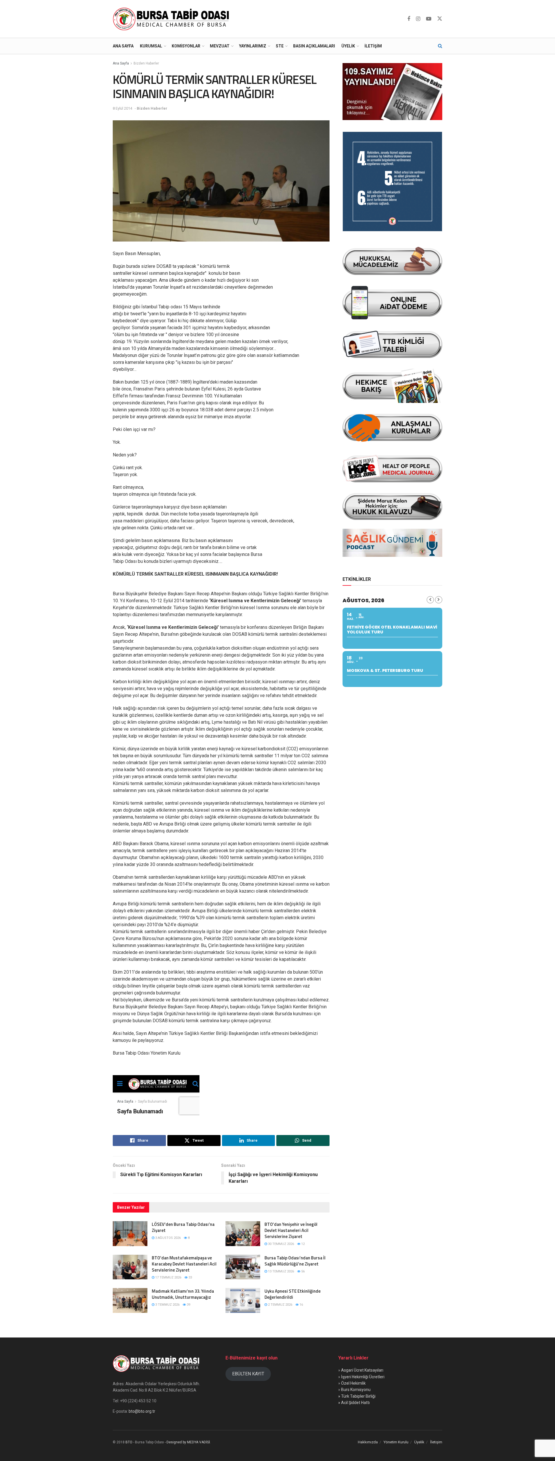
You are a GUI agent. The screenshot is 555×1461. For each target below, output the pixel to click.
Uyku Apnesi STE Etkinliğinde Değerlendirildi (292, 1294)
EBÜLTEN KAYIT (248, 1374)
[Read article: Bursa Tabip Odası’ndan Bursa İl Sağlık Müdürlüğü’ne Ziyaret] (242, 1267)
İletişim (373, 46)
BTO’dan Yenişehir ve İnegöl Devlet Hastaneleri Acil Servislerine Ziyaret (290, 1230)
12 (302, 1244)
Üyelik (348, 46)
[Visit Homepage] (172, 18)
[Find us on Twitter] (439, 18)
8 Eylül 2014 (122, 108)
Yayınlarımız (252, 46)
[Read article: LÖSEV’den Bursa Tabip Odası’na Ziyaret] (130, 1233)
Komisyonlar (186, 46)
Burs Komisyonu (356, 1389)
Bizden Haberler (146, 63)
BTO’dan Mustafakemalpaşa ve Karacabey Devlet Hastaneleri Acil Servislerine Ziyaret (184, 1263)
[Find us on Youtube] (428, 19)
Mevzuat (220, 46)
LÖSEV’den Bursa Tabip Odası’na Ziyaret (183, 1227)
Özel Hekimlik (353, 1383)
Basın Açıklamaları (314, 46)
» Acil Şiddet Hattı (354, 1402)
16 (301, 1305)
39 (188, 1305)
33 (190, 1277)
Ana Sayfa (123, 46)
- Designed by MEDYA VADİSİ (187, 1442)
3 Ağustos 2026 (167, 1238)
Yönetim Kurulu (396, 1442)
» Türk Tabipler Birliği (356, 1396)
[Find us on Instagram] (418, 19)
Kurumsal (151, 46)
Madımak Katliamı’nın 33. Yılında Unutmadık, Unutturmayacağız (183, 1294)
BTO (128, 1442)
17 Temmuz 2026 (167, 1277)
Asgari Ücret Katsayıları (362, 1370)
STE (280, 46)
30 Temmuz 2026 (280, 1244)
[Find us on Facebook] (408, 19)
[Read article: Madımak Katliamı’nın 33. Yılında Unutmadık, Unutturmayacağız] (130, 1300)
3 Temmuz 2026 (167, 1305)
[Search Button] (440, 46)
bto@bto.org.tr (142, 1411)
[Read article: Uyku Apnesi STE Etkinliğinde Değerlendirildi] (242, 1300)
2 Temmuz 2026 (279, 1305)
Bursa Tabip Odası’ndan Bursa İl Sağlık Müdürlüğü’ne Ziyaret (294, 1260)
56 (302, 1271)
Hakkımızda (368, 1442)
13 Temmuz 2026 (280, 1271)
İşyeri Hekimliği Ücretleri (362, 1377)
